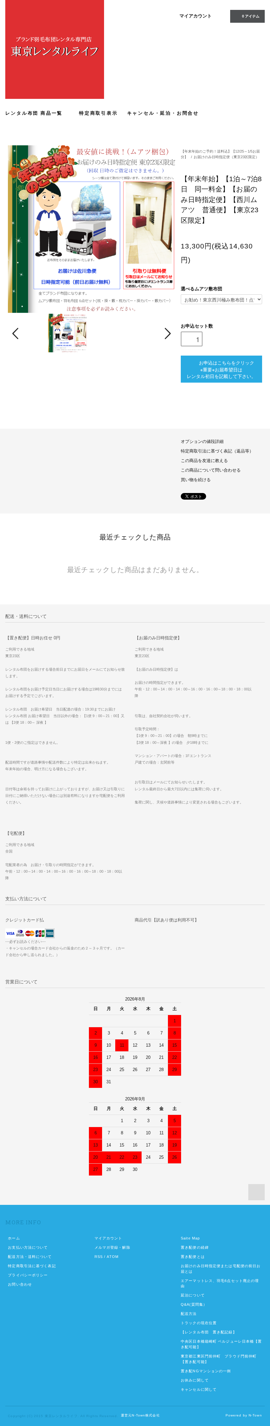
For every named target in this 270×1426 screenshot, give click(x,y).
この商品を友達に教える (204, 460)
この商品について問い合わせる (211, 470)
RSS (98, 1257)
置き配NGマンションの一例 (206, 1371)
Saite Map (190, 1238)
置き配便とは (193, 1257)
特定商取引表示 (98, 113)
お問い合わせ (20, 1284)
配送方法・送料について (30, 1257)
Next (167, 333)
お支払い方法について (28, 1247)
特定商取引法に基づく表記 (32, 1266)
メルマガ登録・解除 (112, 1247)
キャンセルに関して (199, 1389)
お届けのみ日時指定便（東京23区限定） (226, 157)
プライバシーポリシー (28, 1275)
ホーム (14, 1238)
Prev (16, 333)
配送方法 (189, 1314)
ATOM (112, 1257)
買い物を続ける (196, 480)
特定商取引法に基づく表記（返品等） (217, 451)
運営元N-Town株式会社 (140, 1415)
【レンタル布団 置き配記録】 (209, 1332)
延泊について (193, 1295)
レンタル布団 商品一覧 (35, 113)
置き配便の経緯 (195, 1247)
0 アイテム (250, 16)
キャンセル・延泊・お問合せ (163, 113)
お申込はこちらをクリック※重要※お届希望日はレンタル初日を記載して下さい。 (221, 369)
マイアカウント (195, 15)
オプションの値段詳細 (202, 441)
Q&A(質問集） (194, 1304)
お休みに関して (195, 1380)
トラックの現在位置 (199, 1323)
